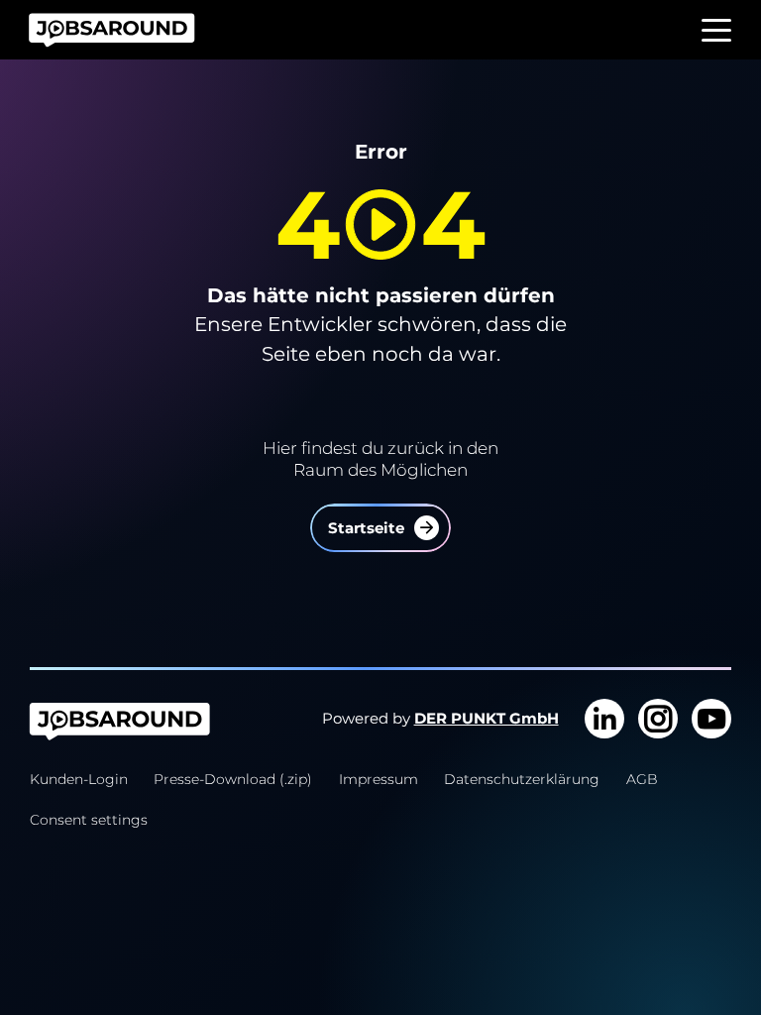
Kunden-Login (79, 779)
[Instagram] (658, 718)
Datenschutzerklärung (521, 779)
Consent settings (89, 820)
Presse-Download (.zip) (233, 779)
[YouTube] (711, 718)
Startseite (366, 528)
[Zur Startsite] (120, 30)
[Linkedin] (604, 718)
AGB (642, 779)
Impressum (378, 779)
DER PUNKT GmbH (486, 719)
